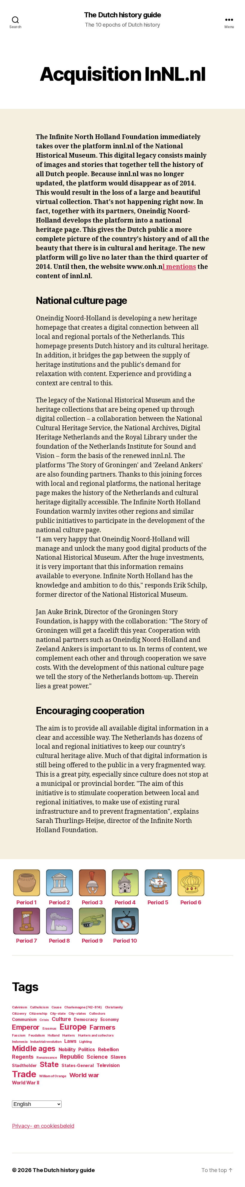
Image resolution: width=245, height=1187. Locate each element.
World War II (25, 1083)
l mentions (179, 267)
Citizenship (38, 1014)
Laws (70, 1041)
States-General (78, 1065)
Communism (24, 1019)
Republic (72, 1056)
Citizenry (19, 1014)
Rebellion (108, 1049)
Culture (61, 1019)
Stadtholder (24, 1065)
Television (108, 1065)
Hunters (68, 1035)
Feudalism (36, 1035)
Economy (109, 1019)
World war (84, 1075)
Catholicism (39, 1007)
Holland (53, 1035)
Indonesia (19, 1042)
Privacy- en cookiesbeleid (43, 1126)
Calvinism (19, 1007)
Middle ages (34, 1048)
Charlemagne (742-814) (83, 1007)
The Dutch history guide (122, 15)
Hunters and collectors (96, 1035)
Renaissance (46, 1058)
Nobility (67, 1049)
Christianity (114, 1007)
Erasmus (49, 1029)
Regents (22, 1057)
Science (97, 1057)
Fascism (18, 1035)
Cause (56, 1007)
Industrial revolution (45, 1042)
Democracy (85, 1019)
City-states (77, 1014)
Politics (86, 1049)
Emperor (25, 1027)
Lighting (85, 1042)
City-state (57, 1014)
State (49, 1064)
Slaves (118, 1057)
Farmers (102, 1027)
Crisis (44, 1020)
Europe (73, 1026)
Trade (24, 1074)
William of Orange (52, 1076)
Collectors (97, 1014)
